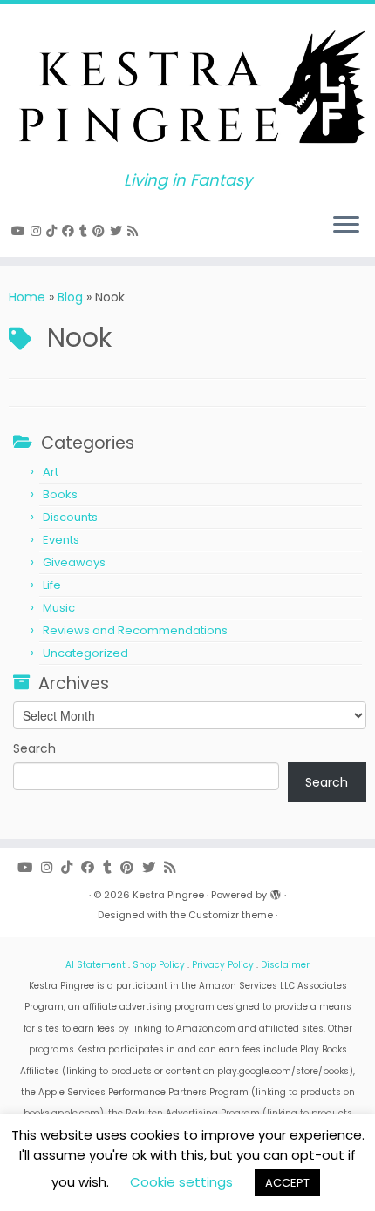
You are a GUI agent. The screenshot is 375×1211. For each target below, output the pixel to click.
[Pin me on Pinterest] (101, 231)
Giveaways (74, 562)
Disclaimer (285, 964)
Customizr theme (230, 915)
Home (27, 297)
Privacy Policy (223, 964)
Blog (70, 297)
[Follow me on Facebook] (70, 231)
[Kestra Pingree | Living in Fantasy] (187, 88)
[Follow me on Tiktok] (54, 231)
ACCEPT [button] (287, 1182)
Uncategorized (85, 653)
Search (34, 748)
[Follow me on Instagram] (38, 231)
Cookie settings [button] (181, 1182)
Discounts (70, 517)
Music (59, 607)
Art (50, 471)
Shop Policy (159, 964)
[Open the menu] (346, 226)
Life (52, 585)
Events (61, 539)
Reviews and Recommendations (135, 630)
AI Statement (95, 964)
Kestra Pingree (168, 895)
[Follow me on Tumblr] (85, 231)
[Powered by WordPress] (275, 891)
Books (60, 494)
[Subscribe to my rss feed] (135, 231)
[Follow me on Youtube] (21, 231)
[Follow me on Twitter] (118, 231)
